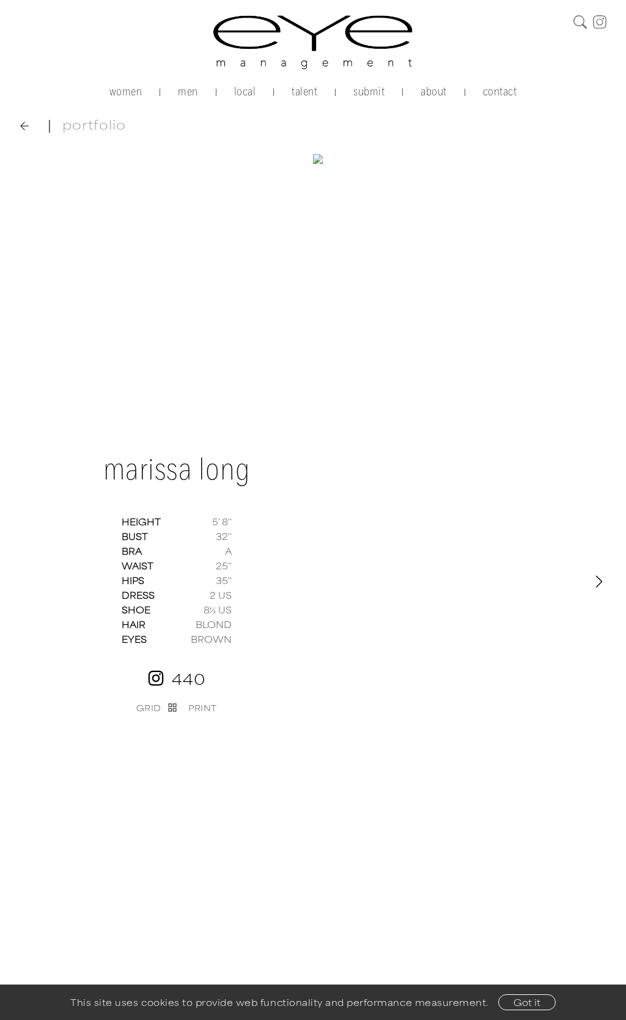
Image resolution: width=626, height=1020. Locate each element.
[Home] (313, 42)
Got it (527, 1002)
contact (500, 91)
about (434, 91)
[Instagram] (599, 22)
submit (369, 91)
